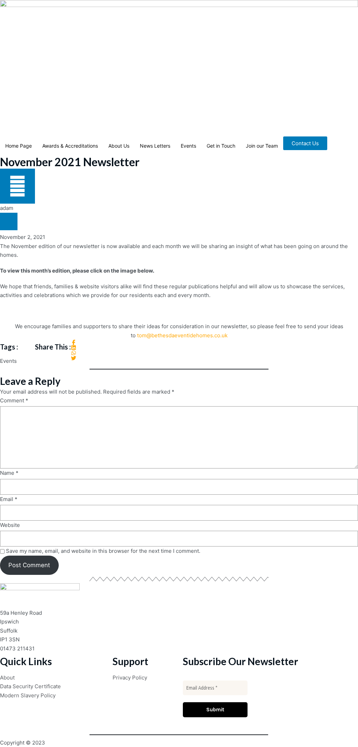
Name (9, 473)
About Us (118, 146)
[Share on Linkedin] (73, 347)
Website (10, 525)
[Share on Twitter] (73, 358)
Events (188, 146)
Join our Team (262, 146)
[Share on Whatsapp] (73, 352)
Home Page (18, 146)
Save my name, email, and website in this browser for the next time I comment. (103, 551)
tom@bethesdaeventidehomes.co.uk (182, 335)
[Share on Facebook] (73, 342)
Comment (14, 400)
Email (8, 499)
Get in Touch (221, 146)
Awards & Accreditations (70, 146)
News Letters (155, 146)
